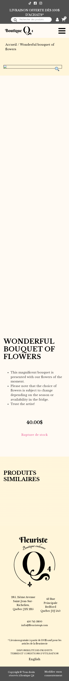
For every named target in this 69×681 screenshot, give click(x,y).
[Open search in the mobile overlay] (31, 19)
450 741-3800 (34, 621)
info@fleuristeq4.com (34, 625)
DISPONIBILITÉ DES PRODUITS (34, 650)
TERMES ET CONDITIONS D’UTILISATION (34, 653)
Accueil (11, 44)
